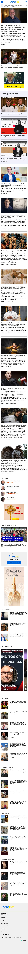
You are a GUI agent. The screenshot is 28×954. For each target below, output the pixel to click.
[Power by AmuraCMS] (24, 940)
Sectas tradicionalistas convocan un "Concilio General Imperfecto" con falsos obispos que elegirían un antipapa (18, 884)
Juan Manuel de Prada (11, 499)
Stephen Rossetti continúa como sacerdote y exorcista (13, 388)
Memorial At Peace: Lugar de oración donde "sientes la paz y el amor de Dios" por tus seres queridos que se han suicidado (14, 462)
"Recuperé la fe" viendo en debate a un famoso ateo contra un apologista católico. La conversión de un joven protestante (13, 287)
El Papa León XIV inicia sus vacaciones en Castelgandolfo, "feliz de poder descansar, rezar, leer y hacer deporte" (18, 849)
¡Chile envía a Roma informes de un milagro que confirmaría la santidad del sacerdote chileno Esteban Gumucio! (18, 782)
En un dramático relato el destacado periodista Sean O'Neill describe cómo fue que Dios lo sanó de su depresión (13, 28)
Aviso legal (3, 917)
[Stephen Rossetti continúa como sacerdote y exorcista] (14, 378)
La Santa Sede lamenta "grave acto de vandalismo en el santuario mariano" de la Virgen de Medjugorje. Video (18, 817)
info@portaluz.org (4, 914)
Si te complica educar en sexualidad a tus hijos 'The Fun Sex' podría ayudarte (18, 754)
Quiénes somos (4, 928)
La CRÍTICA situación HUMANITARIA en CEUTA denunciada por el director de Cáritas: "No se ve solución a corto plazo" (13, 546)
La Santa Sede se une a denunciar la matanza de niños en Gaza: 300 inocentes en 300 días (13, 425)
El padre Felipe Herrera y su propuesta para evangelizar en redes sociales (13, 136)
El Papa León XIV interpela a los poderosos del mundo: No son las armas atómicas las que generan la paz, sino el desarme (18, 828)
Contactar (2, 920)
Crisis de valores (10, 497)
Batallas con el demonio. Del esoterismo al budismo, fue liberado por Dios (18, 894)
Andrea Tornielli (9, 482)
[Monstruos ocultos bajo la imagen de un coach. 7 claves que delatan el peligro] (4, 865)
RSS (1, 931)
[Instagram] (9, 934)
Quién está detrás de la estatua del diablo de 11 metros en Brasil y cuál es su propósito (18, 712)
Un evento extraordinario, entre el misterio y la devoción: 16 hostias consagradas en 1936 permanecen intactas (18, 792)
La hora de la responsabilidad (13, 481)
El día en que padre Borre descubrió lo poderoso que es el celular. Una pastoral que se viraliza (13, 160)
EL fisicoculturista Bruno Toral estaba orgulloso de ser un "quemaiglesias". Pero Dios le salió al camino (18, 734)
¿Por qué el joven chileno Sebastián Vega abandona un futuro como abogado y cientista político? (18, 802)
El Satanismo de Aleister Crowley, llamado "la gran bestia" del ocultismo (13, 251)
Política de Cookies (4, 923)
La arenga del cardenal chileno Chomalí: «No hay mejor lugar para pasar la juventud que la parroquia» (18, 723)
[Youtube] (6, 934)
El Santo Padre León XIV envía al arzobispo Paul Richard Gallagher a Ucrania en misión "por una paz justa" (18, 838)
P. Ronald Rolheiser (10, 488)
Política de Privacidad (5, 926)
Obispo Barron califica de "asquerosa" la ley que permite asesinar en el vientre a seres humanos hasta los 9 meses (13, 357)
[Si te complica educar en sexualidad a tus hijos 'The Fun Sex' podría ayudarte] (4, 757)
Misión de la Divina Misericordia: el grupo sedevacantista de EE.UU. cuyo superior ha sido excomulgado (13, 216)
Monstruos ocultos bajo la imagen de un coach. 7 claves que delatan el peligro (18, 862)
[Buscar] (26, 1)
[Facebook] (1, 934)
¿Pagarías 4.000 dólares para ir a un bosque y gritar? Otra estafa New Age (18, 702)
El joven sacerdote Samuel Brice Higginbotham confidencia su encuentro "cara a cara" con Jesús (18, 771)
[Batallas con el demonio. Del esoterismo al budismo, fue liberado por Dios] (4, 897)
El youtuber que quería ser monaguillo (11, 114)
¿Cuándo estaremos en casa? (13, 486)
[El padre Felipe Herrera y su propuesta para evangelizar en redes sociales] (14, 126)
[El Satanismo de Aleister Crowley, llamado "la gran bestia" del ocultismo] (14, 241)
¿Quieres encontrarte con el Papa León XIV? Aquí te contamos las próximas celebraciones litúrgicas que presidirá (18, 745)
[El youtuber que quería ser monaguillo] (14, 104)
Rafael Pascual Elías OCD (11, 493)
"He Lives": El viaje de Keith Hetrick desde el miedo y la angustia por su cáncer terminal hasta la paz (13, 185)
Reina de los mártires (11, 492)
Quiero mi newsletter (14, 562)
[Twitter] (3, 934)
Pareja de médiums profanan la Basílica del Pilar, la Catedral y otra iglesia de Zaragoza (18, 873)
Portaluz (3, 44)
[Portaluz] (14, 2)
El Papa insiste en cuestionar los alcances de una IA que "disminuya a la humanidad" (15, 6)
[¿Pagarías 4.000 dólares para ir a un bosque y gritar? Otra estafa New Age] (4, 705)
